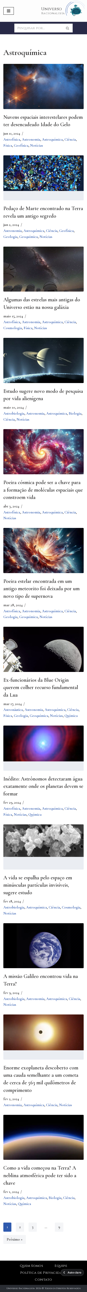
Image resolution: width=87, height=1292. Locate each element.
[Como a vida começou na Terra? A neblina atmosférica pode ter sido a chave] (43, 1141)
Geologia (10, 236)
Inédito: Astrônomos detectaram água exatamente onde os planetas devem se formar (43, 786)
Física (7, 145)
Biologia (75, 413)
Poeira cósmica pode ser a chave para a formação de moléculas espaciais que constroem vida (43, 490)
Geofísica (21, 145)
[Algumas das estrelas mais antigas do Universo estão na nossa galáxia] (43, 273)
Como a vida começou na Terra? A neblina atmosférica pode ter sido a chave (39, 1175)
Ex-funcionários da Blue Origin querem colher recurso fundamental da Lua (40, 687)
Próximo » (15, 1239)
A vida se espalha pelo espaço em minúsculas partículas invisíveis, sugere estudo (37, 885)
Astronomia (31, 139)
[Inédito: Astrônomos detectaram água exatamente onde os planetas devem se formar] (43, 743)
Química (71, 715)
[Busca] (68, 28)
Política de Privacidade (43, 1272)
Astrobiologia (13, 413)
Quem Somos (31, 1266)
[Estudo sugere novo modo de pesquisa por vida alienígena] (43, 364)
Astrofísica (11, 139)
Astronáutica (13, 709)
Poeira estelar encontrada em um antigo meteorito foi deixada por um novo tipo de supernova (41, 588)
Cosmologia (12, 328)
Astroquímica (52, 139)
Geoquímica (28, 236)
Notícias (36, 145)
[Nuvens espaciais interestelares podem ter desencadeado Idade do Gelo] (43, 86)
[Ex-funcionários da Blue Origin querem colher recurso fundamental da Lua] (43, 653)
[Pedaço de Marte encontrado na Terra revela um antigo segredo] (43, 173)
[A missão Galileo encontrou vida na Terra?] (43, 950)
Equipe (61, 1266)
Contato (43, 1279)
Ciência (70, 139)
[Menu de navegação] (8, 11)
